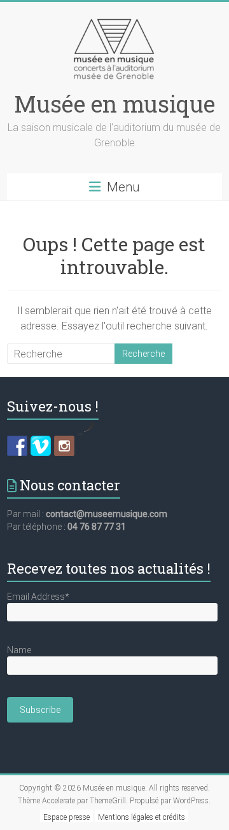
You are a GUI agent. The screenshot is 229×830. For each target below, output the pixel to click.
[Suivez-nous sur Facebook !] (17, 446)
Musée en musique (114, 103)
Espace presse (66, 817)
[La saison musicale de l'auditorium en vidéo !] (41, 446)
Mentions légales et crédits (141, 817)
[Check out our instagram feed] (64, 446)
